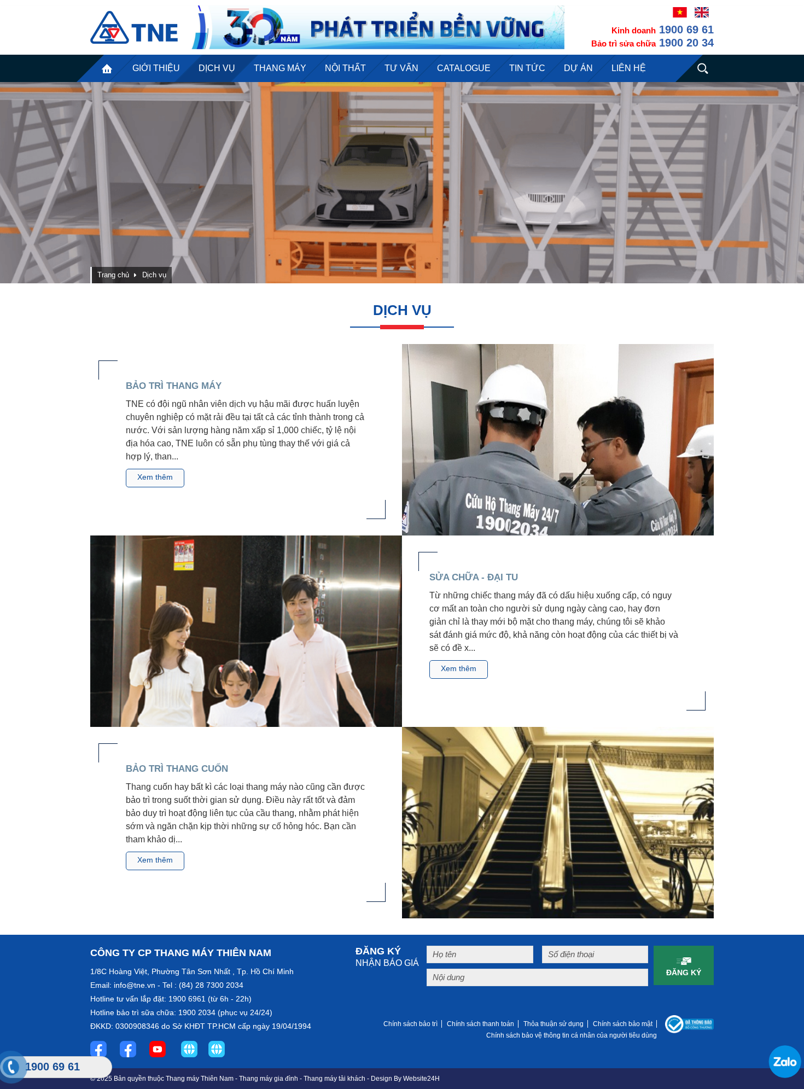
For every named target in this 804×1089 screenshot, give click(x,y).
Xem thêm (155, 477)
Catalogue (464, 68)
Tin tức (527, 68)
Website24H (421, 1078)
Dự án (578, 68)
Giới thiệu (156, 68)
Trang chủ (106, 68)
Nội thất (345, 68)
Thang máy (280, 68)
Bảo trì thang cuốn (177, 769)
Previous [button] (37, 182)
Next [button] (766, 182)
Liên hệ (628, 68)
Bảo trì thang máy (174, 386)
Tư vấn (401, 68)
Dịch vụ (217, 68)
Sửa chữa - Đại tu (473, 577)
